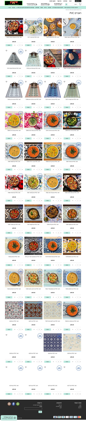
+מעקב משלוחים (30, 5)
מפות (41, 7)
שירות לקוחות (57, 5)
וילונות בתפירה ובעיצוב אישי (71, 7)
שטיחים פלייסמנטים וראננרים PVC (25, 7)
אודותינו (65, 1)
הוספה (67, 45)
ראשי (70, 1)
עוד (10, 7)
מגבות (13, 7)
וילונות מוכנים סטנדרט (57, 7)
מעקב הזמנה (52, 1)
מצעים (49, 7)
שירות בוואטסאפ (44, 5)
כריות (45, 7)
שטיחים (37, 7)
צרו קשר (77, 1)
